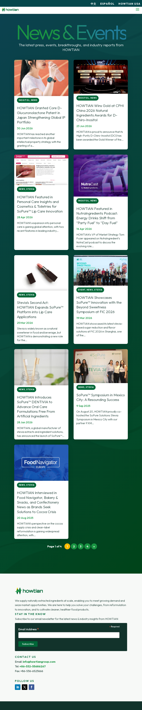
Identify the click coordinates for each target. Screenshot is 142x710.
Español (107, 3)
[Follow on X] (24, 687)
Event (81, 290)
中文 (93, 3)
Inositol (24, 100)
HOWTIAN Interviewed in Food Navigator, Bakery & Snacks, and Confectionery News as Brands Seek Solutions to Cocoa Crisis (38, 502)
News (34, 100)
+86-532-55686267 (33, 666)
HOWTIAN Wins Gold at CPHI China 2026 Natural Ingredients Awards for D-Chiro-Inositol (100, 112)
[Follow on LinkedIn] (17, 687)
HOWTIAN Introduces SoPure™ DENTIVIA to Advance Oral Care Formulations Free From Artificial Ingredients (36, 406)
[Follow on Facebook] (31, 687)
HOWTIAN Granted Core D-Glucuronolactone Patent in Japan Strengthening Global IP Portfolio (41, 115)
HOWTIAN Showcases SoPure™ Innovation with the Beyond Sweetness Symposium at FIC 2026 (99, 304)
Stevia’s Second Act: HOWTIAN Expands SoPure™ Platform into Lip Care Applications (40, 309)
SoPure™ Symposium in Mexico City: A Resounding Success (100, 397)
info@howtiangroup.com (39, 661)
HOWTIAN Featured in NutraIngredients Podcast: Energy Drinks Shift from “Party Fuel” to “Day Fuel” (97, 215)
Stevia (30, 189)
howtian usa (129, 3)
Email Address (28, 629)
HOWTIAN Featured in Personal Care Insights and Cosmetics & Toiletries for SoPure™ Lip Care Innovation (40, 204)
